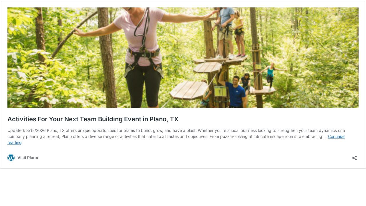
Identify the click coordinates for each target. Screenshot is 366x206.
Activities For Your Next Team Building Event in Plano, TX (92, 119)
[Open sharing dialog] (355, 156)
